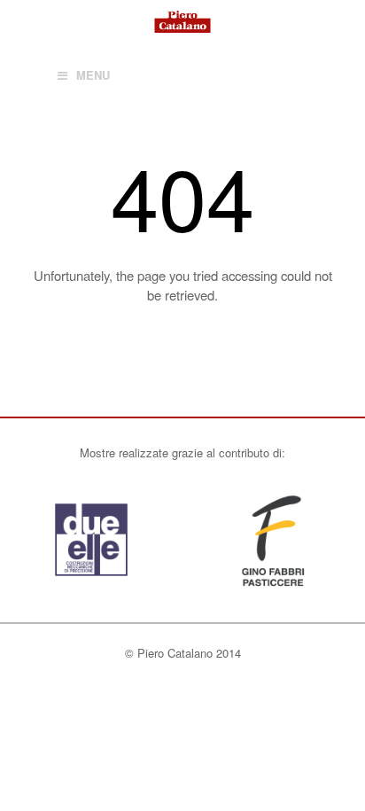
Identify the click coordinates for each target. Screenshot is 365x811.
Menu (93, 74)
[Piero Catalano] (182, 21)
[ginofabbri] (273, 583)
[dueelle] (91, 583)
